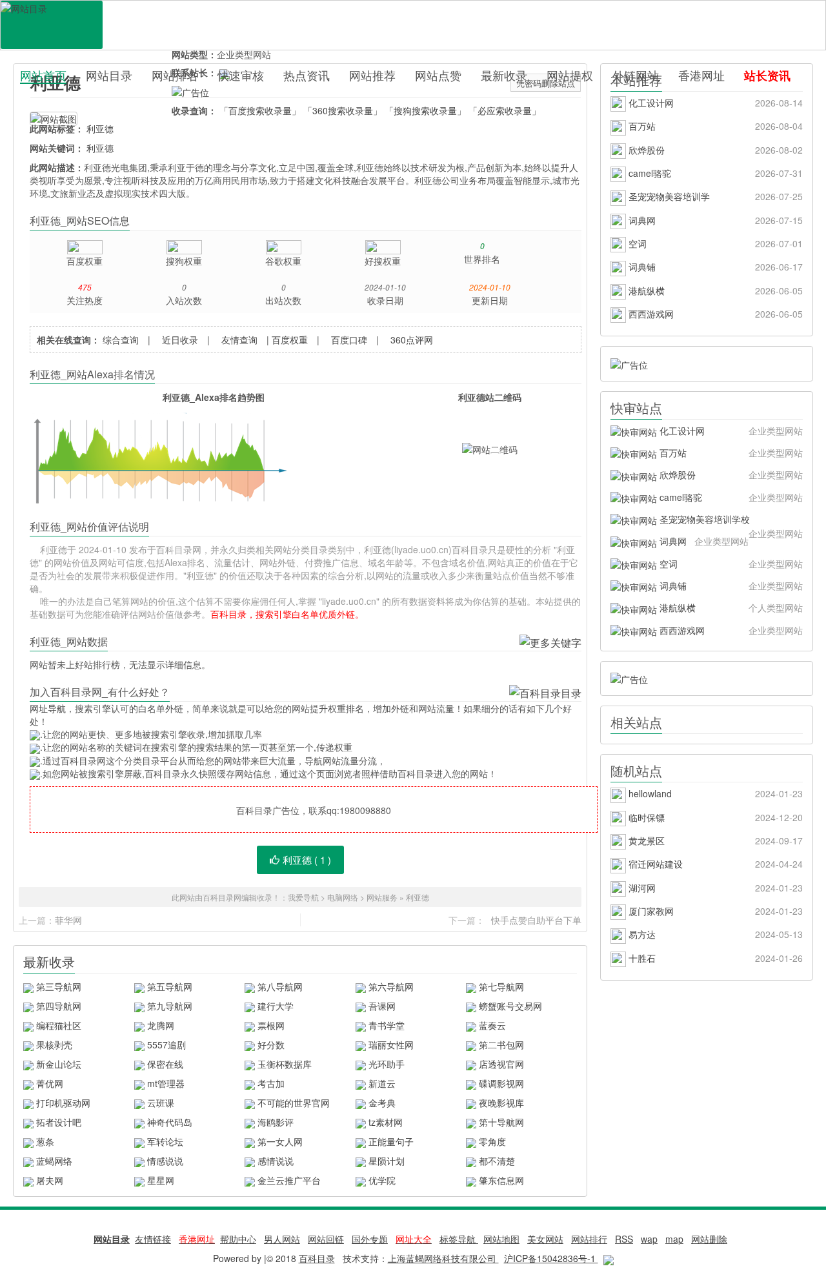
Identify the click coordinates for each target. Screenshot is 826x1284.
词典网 (714, 220)
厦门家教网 (714, 910)
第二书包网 (501, 1044)
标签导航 (458, 1238)
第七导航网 (501, 986)
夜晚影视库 (501, 1102)
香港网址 (701, 75)
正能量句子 (391, 1141)
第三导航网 (58, 986)
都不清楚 (497, 1160)
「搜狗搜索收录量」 (425, 110)
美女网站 (545, 1238)
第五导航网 (169, 986)
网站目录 (109, 75)
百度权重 (290, 339)
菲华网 (68, 919)
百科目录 (52, 25)
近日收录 (180, 339)
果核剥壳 (54, 1044)
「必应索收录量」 (504, 110)
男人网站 (282, 1238)
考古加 (271, 1083)
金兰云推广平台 (289, 1180)
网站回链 (326, 1238)
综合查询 (121, 339)
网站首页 (43, 75)
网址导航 (48, 708)
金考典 (382, 1102)
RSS (624, 1238)
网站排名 (175, 75)
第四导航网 (58, 1005)
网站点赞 (438, 75)
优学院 (382, 1180)
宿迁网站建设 (714, 863)
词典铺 (714, 266)
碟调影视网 (501, 1083)
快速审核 (240, 75)
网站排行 (589, 1238)
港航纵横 (714, 290)
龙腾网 (160, 1025)
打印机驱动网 (63, 1102)
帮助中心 (238, 1238)
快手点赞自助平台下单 (536, 919)
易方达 (714, 934)
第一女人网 (280, 1141)
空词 (714, 243)
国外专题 (370, 1238)
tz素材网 (385, 1122)
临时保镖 (714, 817)
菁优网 (49, 1083)
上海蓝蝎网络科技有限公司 (443, 1258)
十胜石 (714, 958)
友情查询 (239, 339)
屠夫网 (49, 1180)
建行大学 (275, 1005)
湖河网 (714, 887)
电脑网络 (342, 897)
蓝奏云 (492, 1025)
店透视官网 (501, 1063)
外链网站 (635, 75)
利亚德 (100, 128)
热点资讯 (306, 75)
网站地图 (501, 1238)
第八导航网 (280, 986)
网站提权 (570, 75)
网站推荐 (372, 75)
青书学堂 (386, 1025)
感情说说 (275, 1160)
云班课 (160, 1102)
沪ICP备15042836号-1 (551, 1258)
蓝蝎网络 (54, 1160)
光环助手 (386, 1063)
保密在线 (165, 1063)
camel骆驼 (714, 173)
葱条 (45, 1141)
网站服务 (382, 897)
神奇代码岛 (169, 1122)
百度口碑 (349, 339)
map (674, 1238)
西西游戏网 (714, 313)
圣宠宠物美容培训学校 (730, 521)
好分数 (271, 1044)
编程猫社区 (58, 1025)
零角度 (492, 1141)
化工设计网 (714, 102)
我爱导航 (303, 897)
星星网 (160, 1180)
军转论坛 (165, 1141)
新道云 (382, 1083)
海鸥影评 (275, 1122)
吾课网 (382, 1005)
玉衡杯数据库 (284, 1063)
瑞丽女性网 (391, 1044)
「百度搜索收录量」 (260, 110)
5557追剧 (166, 1044)
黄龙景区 (714, 840)
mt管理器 (166, 1083)
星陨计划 (386, 1160)
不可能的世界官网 (293, 1102)
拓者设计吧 (58, 1122)
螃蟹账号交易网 (510, 1005)
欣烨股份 (714, 149)
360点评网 (411, 339)
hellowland (714, 793)
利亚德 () (307, 859)
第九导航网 (169, 1005)
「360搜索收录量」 (342, 110)
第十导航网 (501, 1122)
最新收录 (504, 75)
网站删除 (709, 1238)
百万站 (714, 125)
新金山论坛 (58, 1063)
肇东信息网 (501, 1180)
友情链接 (153, 1238)
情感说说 (165, 1160)
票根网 (271, 1025)
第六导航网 (391, 986)
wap (649, 1238)
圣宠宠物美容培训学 (714, 196)
